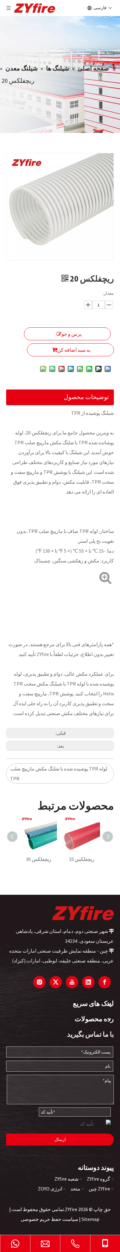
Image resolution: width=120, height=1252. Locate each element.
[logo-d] (83, 913)
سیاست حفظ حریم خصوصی (49, 1219)
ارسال (60, 1139)
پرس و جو (72, 334)
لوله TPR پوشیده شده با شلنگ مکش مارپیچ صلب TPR (58, 774)
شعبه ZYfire (66, 1179)
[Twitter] (56, 982)
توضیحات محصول (86, 397)
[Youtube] (72, 982)
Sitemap (90, 1219)
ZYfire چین (99, 1189)
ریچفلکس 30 (38, 859)
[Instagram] (39, 982)
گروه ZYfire (98, 1179)
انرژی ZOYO (50, 1189)
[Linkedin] (88, 982)
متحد (75, 1189)
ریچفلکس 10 (81, 859)
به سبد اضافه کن (73, 350)
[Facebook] (104, 982)
